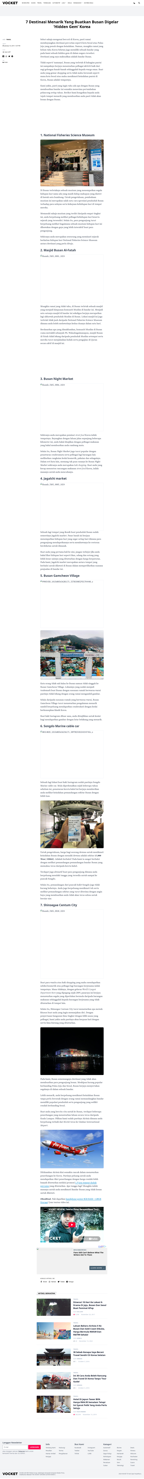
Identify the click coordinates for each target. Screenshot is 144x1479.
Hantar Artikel (51, 1454)
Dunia (105, 1451)
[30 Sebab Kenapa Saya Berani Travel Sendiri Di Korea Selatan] (54, 1357)
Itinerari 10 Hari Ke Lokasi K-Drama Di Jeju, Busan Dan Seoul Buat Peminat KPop (89, 1305)
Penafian (49, 1451)
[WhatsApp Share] (6, 56)
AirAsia (79, 1358)
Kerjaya (48, 1457)
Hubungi (62, 1448)
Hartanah (120, 1454)
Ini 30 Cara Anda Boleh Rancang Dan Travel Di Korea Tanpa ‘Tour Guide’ (89, 1378)
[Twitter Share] (9, 56)
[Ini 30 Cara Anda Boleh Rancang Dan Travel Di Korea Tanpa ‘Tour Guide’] (54, 1380)
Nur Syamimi (81, 1411)
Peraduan (106, 1462)
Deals (70, 3)
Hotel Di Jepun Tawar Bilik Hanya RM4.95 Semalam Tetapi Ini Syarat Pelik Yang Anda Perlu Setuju (90, 1404)
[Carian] (139, 3)
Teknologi (47, 3)
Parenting (133, 1459)
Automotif (56, 3)
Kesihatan (133, 1457)
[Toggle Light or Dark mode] (134, 3)
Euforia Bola (88, 3)
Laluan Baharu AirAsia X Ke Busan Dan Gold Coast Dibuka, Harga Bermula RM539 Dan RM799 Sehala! (89, 1330)
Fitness (132, 1451)
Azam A (79, 1338)
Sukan (33, 3)
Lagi (63, 3)
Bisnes (119, 1448)
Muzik (119, 1459)
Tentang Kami (51, 1448)
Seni (118, 1462)
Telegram (21, 1451)
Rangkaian (77, 3)
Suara (132, 1462)
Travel (39, 3)
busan (5, 62)
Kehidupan (25, 3)
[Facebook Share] (3, 56)
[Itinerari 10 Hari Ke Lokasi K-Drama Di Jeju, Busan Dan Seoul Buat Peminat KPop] (54, 1307)
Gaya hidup (107, 1454)
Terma (61, 1451)
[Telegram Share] (12, 56)
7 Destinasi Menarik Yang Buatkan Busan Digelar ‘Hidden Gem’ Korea (72, 24)
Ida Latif (80, 1311)
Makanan (106, 1459)
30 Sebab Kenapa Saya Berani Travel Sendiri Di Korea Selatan (89, 1354)
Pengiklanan (63, 1454)
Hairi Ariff (7, 52)
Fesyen (119, 1451)
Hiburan (133, 1454)
